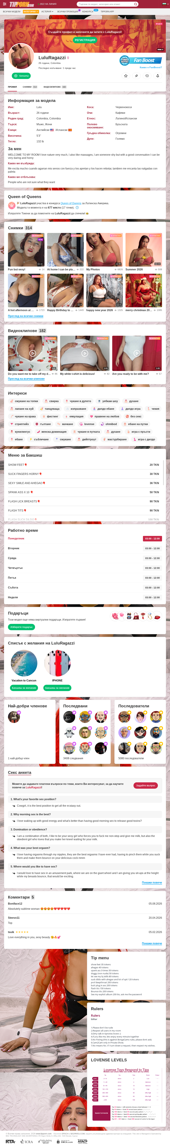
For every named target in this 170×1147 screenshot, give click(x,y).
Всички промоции (67, 11)
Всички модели (11, 11)
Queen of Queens (71, 203)
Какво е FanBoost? (151, 67)
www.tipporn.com (43, 1134)
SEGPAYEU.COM (77, 1134)
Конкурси (87, 11)
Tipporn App (107, 11)
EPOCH (65, 1134)
